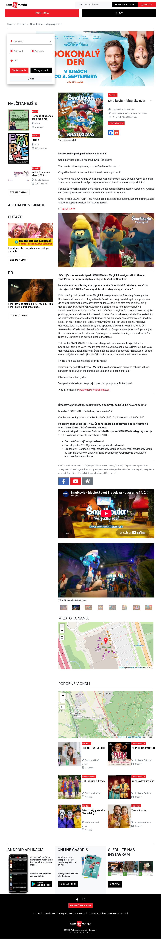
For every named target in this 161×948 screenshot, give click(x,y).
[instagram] (83, 941)
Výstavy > (35, 135)
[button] (145, 58)
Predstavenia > (138, 785)
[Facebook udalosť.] (64, 482)
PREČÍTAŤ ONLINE (68, 925)
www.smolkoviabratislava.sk (93, 389)
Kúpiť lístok (115, 123)
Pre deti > (113, 95)
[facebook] (77, 941)
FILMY (119, 13)
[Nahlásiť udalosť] (151, 100)
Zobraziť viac (18, 192)
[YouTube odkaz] (76, 482)
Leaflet (122, 709)
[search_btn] (81, 4)
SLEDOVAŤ (114, 925)
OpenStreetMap (135, 709)
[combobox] (32, 41)
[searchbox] (26, 60)
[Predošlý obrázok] (65, 597)
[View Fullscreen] (62, 679)
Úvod (10, 24)
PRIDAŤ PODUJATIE (125, 5)
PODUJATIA (42, 13)
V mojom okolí (41, 70)
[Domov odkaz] (87, 482)
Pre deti (21, 24)
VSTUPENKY (68, 208)
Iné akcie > (36, 168)
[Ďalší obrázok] (147, 597)
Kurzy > (35, 111)
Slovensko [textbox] (18, 41)
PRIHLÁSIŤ (147, 5)
